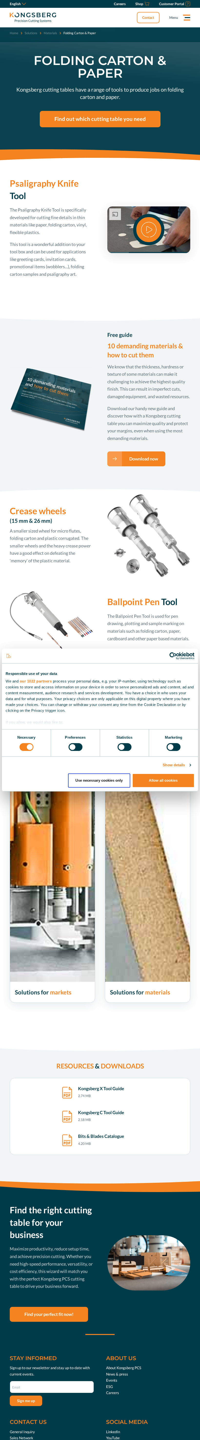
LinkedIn (113, 1431)
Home (14, 33)
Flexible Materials (123, 1022)
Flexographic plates (125, 1057)
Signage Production (29, 1008)
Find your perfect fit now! (48, 1314)
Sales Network (21, 1438)
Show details (174, 765)
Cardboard (118, 1008)
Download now (143, 458)
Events (111, 1380)
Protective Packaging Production (40, 1029)
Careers (112, 1392)
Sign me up (26, 1400)
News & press (117, 1374)
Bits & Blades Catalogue (101, 1136)
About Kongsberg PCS (123, 1367)
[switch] (75, 747)
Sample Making (26, 1022)
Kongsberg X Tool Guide (101, 1088)
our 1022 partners (36, 681)
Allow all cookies (163, 780)
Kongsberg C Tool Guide (101, 1112)
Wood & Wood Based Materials (133, 1043)
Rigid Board (119, 1015)
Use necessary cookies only (99, 780)
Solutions (31, 33)
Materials (50, 33)
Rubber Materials (123, 1050)
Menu (173, 17)
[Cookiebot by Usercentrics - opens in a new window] (173, 656)
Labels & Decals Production (36, 1015)
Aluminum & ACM (124, 1036)
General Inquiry (22, 1431)
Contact (148, 17)
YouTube (113, 1438)
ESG (109, 1386)
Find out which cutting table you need (100, 119)
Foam (114, 1029)
